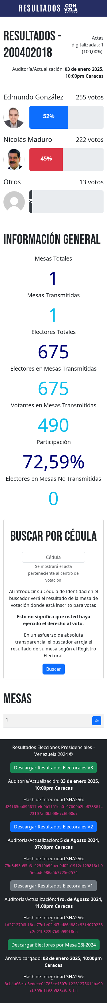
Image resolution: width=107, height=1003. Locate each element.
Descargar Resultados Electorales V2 (53, 827)
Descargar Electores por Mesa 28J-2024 (53, 945)
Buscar (53, 669)
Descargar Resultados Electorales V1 (53, 886)
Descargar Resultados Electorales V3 (53, 768)
